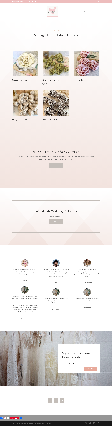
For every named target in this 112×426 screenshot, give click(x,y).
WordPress (47, 423)
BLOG (80, 11)
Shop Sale (56, 165)
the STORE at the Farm (68, 11)
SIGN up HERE (90, 368)
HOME (29, 11)
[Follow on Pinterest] (56, 400)
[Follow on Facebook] (50, 400)
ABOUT (35, 11)
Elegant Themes (27, 423)
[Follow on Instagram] (62, 400)
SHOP (41, 11)
